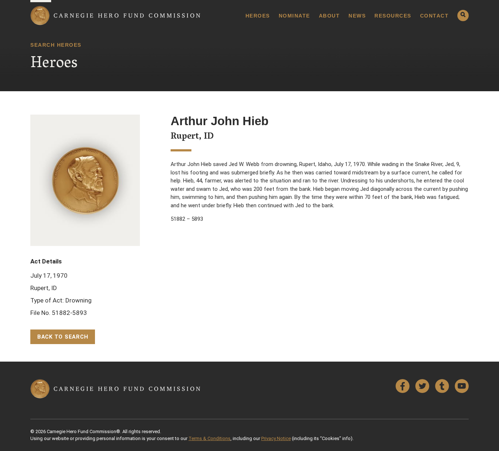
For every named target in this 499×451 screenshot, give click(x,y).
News (357, 15)
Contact (434, 15)
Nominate (294, 15)
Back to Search (62, 337)
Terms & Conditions (209, 438)
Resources (392, 15)
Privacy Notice (276, 438)
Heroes (257, 15)
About (329, 15)
